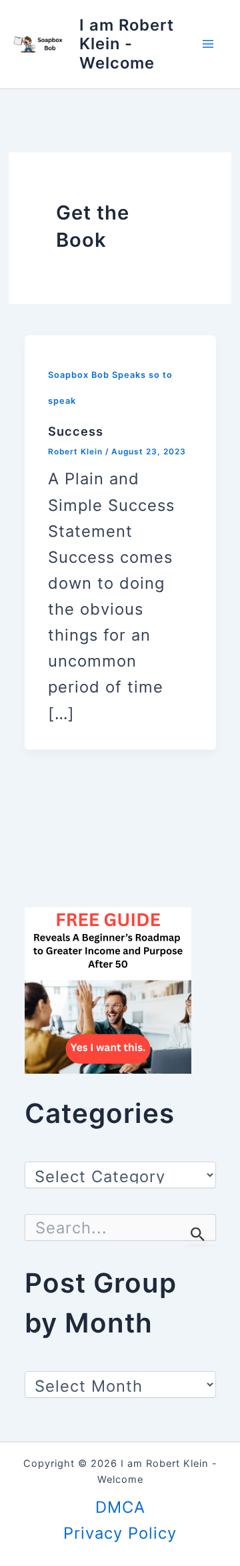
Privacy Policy (120, 1533)
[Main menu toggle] (208, 44)
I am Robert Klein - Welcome (126, 44)
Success (75, 431)
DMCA (120, 1507)
